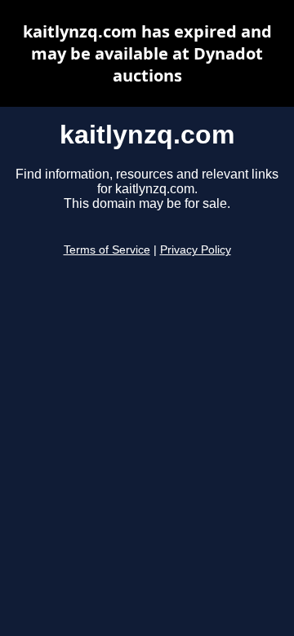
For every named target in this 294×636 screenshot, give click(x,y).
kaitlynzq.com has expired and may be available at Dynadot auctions (147, 53)
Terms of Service (107, 250)
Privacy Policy (195, 250)
